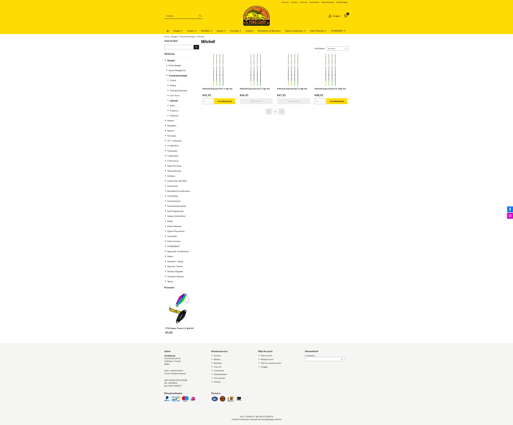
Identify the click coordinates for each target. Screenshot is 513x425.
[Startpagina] (167, 30)
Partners (285, 2)
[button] (334, 16)
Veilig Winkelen (327, 2)
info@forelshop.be (178, 373)
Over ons (303, 2)
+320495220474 (176, 371)
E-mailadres (324, 355)
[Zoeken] (196, 47)
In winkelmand (225, 101)
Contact (294, 2)
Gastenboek (314, 2)
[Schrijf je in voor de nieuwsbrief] (341, 359)
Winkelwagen (342, 2)
